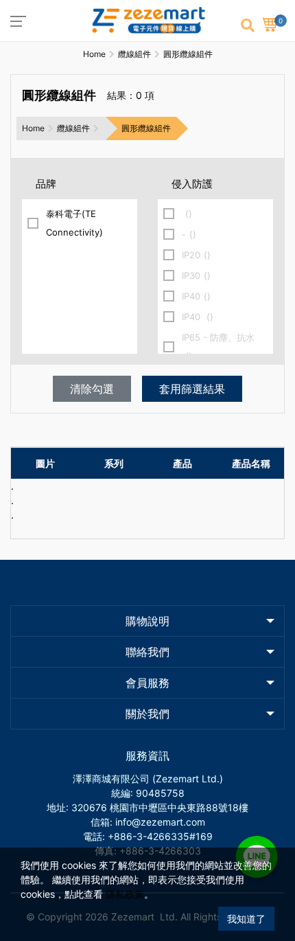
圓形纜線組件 (146, 128)
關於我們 (147, 714)
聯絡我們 (147, 652)
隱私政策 (125, 894)
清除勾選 (92, 389)
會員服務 (147, 683)
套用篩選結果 (192, 389)
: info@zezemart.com (157, 822)
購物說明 (147, 621)
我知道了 (246, 919)
